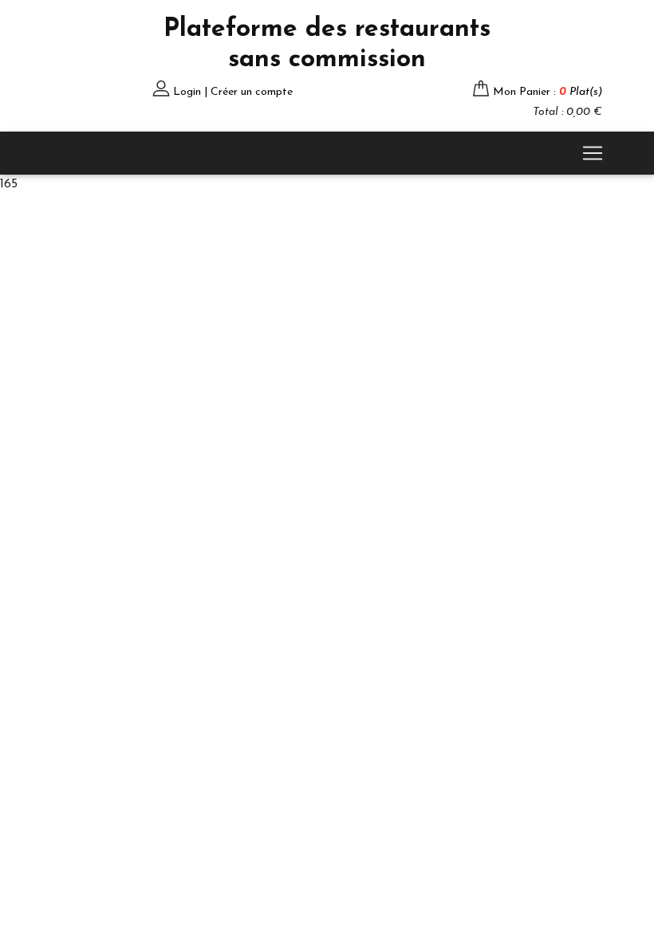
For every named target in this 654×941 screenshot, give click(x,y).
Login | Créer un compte (233, 92)
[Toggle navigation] (592, 153)
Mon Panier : (547, 92)
